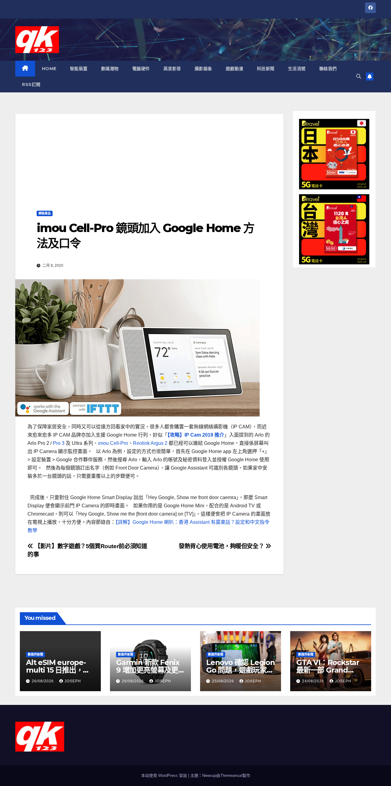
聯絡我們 (328, 68)
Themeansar (231, 775)
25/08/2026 (223, 681)
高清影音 (172, 68)
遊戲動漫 (234, 68)
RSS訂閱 (31, 84)
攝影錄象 (203, 68)
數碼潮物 (110, 68)
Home (49, 68)
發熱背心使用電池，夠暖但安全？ (222, 546)
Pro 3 (58, 443)
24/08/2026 (313, 681)
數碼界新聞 (35, 654)
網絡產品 (44, 213)
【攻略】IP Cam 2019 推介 (195, 435)
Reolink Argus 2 (150, 443)
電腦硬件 (141, 68)
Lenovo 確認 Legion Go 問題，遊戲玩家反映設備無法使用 (240, 670)
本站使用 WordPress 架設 (164, 775)
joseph (72, 681)
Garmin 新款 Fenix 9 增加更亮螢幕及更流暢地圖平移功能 (147, 670)
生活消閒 (297, 68)
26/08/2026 (43, 681)
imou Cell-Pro (113, 443)
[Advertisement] (149, 156)
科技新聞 (266, 68)
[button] (358, 76)
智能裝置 (79, 68)
